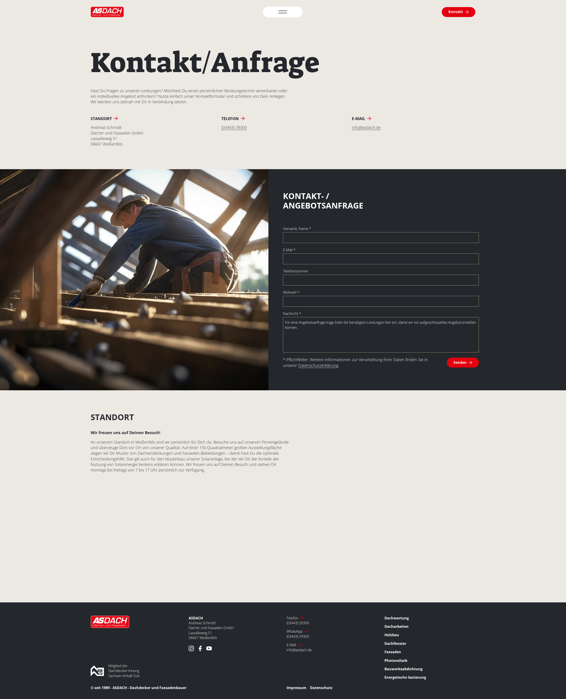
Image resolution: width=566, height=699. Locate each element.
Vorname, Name (297, 228)
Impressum (296, 687)
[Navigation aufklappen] (283, 12)
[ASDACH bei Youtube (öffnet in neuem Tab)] (209, 648)
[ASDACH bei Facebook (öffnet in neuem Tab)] (200, 648)
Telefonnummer (295, 271)
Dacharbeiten (396, 626)
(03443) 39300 (234, 127)
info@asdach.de (366, 127)
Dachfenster (395, 643)
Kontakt (455, 11)
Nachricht (292, 313)
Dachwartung (396, 618)
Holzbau (391, 634)
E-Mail (289, 249)
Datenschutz (321, 687)
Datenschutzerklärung (318, 365)
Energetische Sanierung (405, 677)
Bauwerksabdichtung (403, 668)
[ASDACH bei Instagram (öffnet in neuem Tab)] (191, 648)
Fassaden (392, 651)
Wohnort (291, 292)
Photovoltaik (395, 660)
